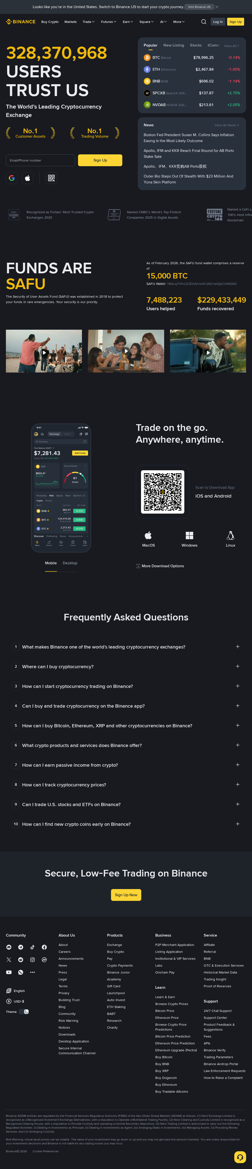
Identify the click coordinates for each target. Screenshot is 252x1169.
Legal (63, 979)
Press (63, 972)
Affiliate (209, 944)
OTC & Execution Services (224, 965)
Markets (70, 21)
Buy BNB (162, 1064)
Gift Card (113, 986)
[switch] (24, 1011)
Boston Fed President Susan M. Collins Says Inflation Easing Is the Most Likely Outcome (189, 137)
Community (67, 1013)
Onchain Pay (164, 972)
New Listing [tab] (173, 45)
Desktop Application (74, 1041)
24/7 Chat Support (218, 1010)
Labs (158, 965)
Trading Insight (215, 979)
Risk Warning (68, 1020)
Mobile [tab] (51, 563)
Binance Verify (215, 1050)
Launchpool (116, 993)
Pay (109, 958)
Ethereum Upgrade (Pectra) (176, 1050)
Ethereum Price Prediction (175, 1043)
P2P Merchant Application (174, 944)
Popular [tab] (151, 45)
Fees (207, 1036)
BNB (207, 958)
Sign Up (236, 21)
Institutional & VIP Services (175, 958)
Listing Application (169, 951)
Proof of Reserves (217, 986)
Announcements (71, 958)
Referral (210, 951)
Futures (107, 21)
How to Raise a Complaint (223, 1077)
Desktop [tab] (70, 563)
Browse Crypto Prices (171, 1004)
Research (114, 1020)
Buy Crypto (50, 21)
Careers (65, 951)
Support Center (215, 1017)
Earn (126, 21)
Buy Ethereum (166, 1084)
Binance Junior (118, 972)
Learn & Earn (165, 997)
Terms (63, 986)
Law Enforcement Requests (225, 1071)
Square (145, 21)
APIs (207, 1043)
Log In (218, 21)
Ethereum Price (167, 1017)
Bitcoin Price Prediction (172, 1036)
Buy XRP (162, 1071)
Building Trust (69, 1000)
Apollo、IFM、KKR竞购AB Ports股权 (175, 166)
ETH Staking (116, 1007)
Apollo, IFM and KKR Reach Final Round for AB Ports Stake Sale (189, 153)
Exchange (114, 944)
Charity (112, 1027)
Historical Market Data (220, 972)
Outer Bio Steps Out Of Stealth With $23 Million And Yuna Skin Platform (188, 179)
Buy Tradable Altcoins (171, 1091)
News (63, 965)
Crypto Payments (120, 965)
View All (230, 46)
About (63, 944)
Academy (114, 979)
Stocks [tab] (196, 45)
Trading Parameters (218, 1057)
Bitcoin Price (164, 1010)
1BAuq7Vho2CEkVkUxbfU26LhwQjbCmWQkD (202, 283)
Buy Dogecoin (166, 1077)
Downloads (67, 1034)
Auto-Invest (116, 1000)
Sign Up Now (126, 894)
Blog (62, 1007)
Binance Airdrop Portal (221, 1064)
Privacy (64, 993)
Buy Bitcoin (164, 1057)
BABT (111, 1013)
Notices (64, 1027)
